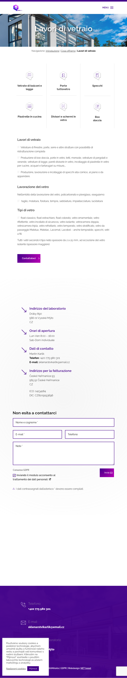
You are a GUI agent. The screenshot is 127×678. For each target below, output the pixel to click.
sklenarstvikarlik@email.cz (54, 362)
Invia (106, 472)
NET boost (86, 668)
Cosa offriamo (68, 51)
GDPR (63, 668)
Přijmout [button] (33, 668)
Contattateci (29, 258)
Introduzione (52, 51)
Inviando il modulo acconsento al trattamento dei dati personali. (34, 477)
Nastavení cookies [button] (16, 668)
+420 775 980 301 (50, 357)
